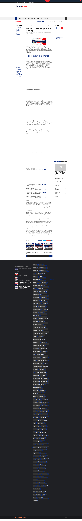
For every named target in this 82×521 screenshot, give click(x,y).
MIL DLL (34, 459)
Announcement (42, 369)
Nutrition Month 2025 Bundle (43, 473)
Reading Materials (35, 312)
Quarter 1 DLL (46, 25)
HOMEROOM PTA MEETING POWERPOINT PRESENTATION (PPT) (40, 446)
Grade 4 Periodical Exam (36, 381)
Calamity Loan (43, 417)
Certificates (41, 312)
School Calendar (44, 399)
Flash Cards (46, 360)
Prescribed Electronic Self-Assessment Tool (38, 480)
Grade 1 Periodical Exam (36, 378)
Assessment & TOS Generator (59, 37)
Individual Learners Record (36, 453)
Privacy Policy (28, 2)
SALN (38, 485)
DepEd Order (34, 360)
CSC (33, 417)
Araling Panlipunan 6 (35, 411)
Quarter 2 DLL (34, 267)
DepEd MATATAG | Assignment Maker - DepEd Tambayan (19, 69)
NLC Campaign (39, 464)
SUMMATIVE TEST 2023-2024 (42, 318)
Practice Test (34, 479)
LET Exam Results (38, 303)
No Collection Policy (35, 470)
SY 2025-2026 (44, 303)
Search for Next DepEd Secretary (37, 491)
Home (15, 2)
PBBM (38, 476)
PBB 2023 (34, 476)
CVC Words (37, 417)
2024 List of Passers (35, 369)
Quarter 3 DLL (34, 270)
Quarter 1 (34, 482)
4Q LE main (43, 345)
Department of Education (42, 291)
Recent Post (57, 161)
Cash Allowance (43, 342)
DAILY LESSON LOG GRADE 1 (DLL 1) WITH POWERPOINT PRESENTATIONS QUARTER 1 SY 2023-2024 (39, 247)
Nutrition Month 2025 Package (36, 474)
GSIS (33, 438)
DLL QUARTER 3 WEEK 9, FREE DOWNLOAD (25, 282)
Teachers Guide (45, 366)
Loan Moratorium (42, 390)
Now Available (34, 393)
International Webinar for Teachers (37, 387)
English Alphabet (40, 360)
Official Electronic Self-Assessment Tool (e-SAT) (39, 396)
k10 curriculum (58, 197)
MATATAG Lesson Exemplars (36, 279)
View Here (47, 0)
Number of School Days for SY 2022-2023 (38, 471)
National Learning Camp (42, 468)
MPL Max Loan (43, 459)
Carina (37, 372)
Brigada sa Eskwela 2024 (36, 414)
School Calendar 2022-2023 (36, 488)
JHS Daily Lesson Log (34, 25)
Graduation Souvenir (39, 444)
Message (44, 461)
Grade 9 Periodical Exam (36, 384)
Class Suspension (35, 420)
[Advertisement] (51, 10)
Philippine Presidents (44, 477)
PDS (41, 476)
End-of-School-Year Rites (36, 437)
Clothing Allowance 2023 (43, 420)
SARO (41, 485)
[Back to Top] (66, 517)
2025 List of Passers (44, 405)
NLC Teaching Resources (36, 467)
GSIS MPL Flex (42, 438)
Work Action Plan (40, 497)
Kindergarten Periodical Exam (36, 351)
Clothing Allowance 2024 (43, 348)
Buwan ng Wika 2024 (43, 414)
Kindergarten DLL (44, 455)
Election (40, 435)
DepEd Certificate (43, 327)
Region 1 (34, 485)
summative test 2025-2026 (36, 345)
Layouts (37, 456)
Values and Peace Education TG (37, 309)
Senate (44, 491)
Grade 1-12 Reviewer (40, 285)
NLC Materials (42, 465)
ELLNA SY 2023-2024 (35, 432)
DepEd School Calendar (36, 375)
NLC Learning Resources (36, 465)
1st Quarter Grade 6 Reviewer (36, 405)
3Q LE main (40, 336)
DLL (40, 276)
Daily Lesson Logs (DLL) (22, 18)
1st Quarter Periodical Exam (40, 273)
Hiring (33, 450)
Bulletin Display (18, 30)
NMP (33, 273)
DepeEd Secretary (44, 426)
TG (56, 193)
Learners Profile (42, 456)
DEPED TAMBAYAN (44, 282)
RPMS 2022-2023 (35, 399)
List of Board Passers (35, 390)
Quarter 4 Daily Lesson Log (36, 282)
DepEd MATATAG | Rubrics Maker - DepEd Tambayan (19, 75)
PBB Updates (44, 309)
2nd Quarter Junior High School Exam (37, 330)
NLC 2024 (34, 464)
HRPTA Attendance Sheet (43, 447)
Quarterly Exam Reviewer (40, 482)
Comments (64, 161)
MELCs (39, 458)
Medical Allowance (35, 363)
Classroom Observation (43, 372)
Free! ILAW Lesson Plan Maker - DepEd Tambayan (19, 67)
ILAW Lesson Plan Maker (31, 18)
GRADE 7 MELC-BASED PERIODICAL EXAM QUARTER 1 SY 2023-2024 (38, 55)
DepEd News (34, 423)
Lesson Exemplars (35, 276)
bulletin (34, 354)
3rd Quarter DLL (41, 321)
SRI (39, 399)
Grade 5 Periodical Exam (44, 443)
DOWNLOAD (44, 169)
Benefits (34, 288)
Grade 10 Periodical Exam (44, 378)
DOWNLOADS (46, 18)
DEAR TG (42, 300)
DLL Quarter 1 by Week (35, 327)
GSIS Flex (37, 438)
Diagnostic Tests (18, 31)
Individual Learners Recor (36, 452)
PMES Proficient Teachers (36, 477)
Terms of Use (32, 2)
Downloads (34, 285)
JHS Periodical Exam (43, 333)
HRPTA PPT (44, 449)
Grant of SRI (42, 384)
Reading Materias (58, 192)
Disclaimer (23, 2)
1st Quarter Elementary (36, 300)
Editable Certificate (58, 181)
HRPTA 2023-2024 (35, 447)
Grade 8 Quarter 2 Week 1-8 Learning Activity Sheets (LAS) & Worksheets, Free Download (46, 21)
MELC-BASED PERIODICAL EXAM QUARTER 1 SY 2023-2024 (39, 54)
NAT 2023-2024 (41, 462)
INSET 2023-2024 (58, 185)
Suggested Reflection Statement (37, 366)
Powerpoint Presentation (36, 297)
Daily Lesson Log (30, 25)
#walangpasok (34, 291)
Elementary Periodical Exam (36, 339)
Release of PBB (35, 318)
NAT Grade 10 (57, 188)
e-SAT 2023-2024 (58, 196)
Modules (34, 315)
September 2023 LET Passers (41, 306)
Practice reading (35, 336)
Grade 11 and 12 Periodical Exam (37, 441)
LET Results (34, 306)
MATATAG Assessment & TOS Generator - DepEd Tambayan (19, 72)
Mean (40, 461)
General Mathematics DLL (36, 440)
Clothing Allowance (35, 348)
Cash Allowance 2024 (44, 357)
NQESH (42, 467)
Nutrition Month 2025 (35, 473)
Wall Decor (34, 497)
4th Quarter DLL (39, 288)
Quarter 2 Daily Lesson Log (42, 267)
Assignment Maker (57, 38)
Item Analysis (43, 453)
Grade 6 (34, 444)
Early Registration (35, 435)
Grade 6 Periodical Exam (44, 381)
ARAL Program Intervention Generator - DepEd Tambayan (19, 76)
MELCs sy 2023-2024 (44, 458)
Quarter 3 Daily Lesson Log (42, 270)
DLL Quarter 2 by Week (35, 333)
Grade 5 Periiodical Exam (36, 443)
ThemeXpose (19, 518)
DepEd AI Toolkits (39, 18)
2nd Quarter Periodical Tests (36, 408)
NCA (45, 462)
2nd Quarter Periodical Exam (36, 294)
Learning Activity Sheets (29, 21)
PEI (45, 363)
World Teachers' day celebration (37, 402)
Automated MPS (42, 411)
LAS (33, 456)
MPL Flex (38, 459)
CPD (33, 372)
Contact (20, 2)
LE (33, 303)
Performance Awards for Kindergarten (37, 324)
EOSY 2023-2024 (42, 432)
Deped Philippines (43, 375)
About (18, 2)
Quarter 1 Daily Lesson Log (40, 25)
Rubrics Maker (57, 36)
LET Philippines (44, 351)
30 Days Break (43, 408)
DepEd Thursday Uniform (41, 423)
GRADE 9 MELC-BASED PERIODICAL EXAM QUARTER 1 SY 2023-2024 (38, 57)
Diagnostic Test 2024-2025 (36, 429)
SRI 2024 (46, 485)
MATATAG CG (34, 458)
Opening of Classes (44, 474)
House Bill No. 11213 (39, 450)
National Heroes (35, 468)
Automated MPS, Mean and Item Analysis (19, 29)
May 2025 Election (35, 461)
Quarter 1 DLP (50, 25)
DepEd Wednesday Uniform (36, 426)
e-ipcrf (38, 354)
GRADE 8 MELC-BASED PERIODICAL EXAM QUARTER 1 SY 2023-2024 (38, 56)
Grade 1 (42, 440)
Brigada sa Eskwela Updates (36, 357)
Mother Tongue (35, 462)
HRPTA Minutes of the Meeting (60, 184)
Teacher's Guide (18, 34)
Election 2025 (45, 435)
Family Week (42, 437)
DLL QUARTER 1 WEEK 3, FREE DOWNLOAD (48, 248)
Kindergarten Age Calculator (36, 455)
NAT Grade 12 (57, 189)
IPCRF (42, 339)
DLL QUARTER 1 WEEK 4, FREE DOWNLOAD (30, 248)
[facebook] (66, 2)
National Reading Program (36, 342)
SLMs (38, 315)
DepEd (40, 264)
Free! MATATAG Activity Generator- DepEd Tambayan (19, 73)
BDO (46, 411)
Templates (43, 494)
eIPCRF (42, 354)
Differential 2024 (44, 429)
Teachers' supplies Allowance (36, 494)
